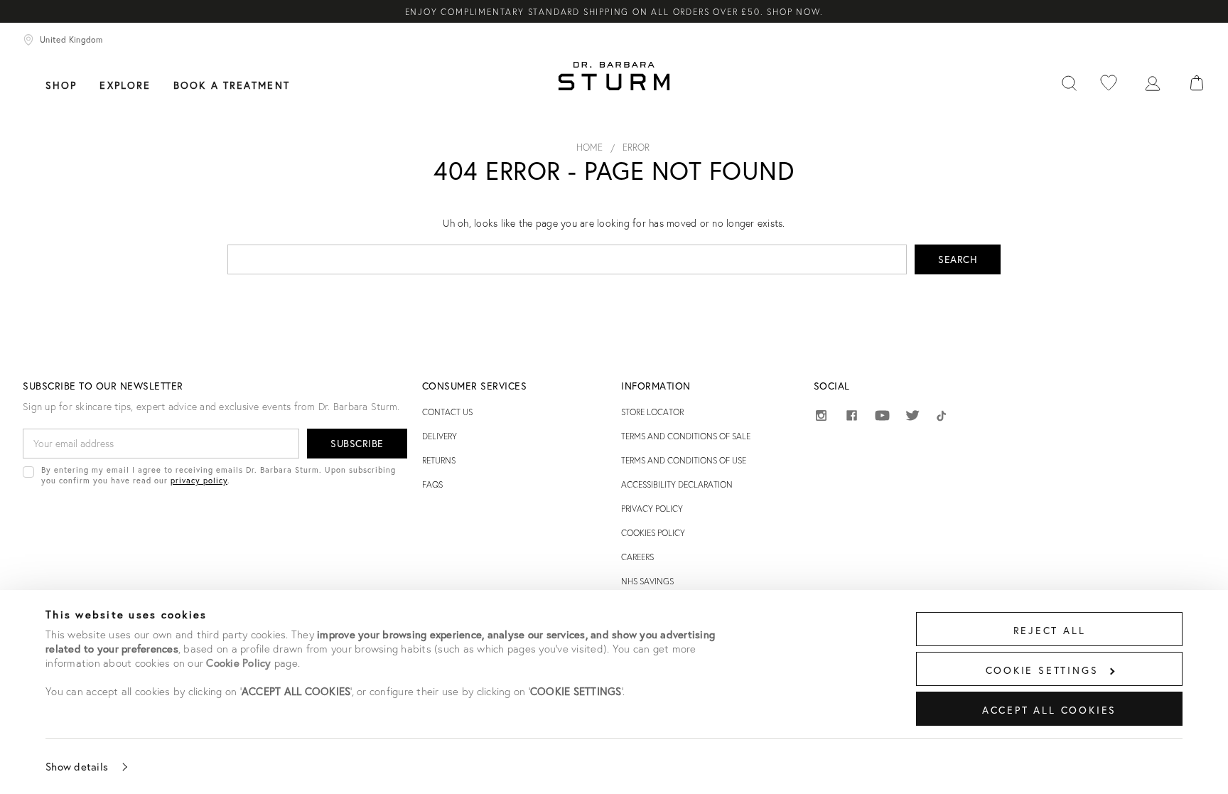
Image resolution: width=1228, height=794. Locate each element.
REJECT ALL (1049, 630)
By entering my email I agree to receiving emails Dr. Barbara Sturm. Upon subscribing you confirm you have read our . (218, 475)
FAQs (432, 484)
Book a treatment (231, 85)
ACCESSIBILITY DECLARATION (677, 484)
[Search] (1068, 83)
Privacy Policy (652, 508)
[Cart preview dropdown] (1196, 83)
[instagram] (821, 417)
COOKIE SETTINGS (1042, 670)
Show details (76, 766)
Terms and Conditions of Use (683, 460)
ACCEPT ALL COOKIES (1049, 710)
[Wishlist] (1108, 83)
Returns (439, 460)
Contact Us (447, 412)
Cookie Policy (238, 662)
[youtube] (882, 416)
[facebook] (851, 417)
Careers (637, 557)
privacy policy (199, 480)
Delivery (439, 436)
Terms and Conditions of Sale (685, 436)
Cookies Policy (653, 532)
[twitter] (912, 417)
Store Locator (652, 412)
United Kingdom (71, 39)
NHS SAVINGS (647, 581)
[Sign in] (1152, 83)
